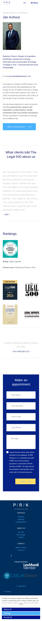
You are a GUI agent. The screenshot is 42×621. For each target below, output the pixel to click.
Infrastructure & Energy (21, 59)
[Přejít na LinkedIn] (17, 555)
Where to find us (21, 547)
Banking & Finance (10, 56)
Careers (21, 537)
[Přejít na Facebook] (4, 555)
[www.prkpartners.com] (11, 3)
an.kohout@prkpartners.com (20, 76)
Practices (21, 517)
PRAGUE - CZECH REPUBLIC (19, 13)
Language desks (21, 522)
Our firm (21, 532)
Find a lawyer (21, 535)
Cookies (8, 591)
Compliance (7, 65)
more (21, 603)
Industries (21, 519)
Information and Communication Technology (19, 62)
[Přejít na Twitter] (11, 555)
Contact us (21, 550)
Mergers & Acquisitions (27, 56)
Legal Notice (22, 586)
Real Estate (7, 59)
